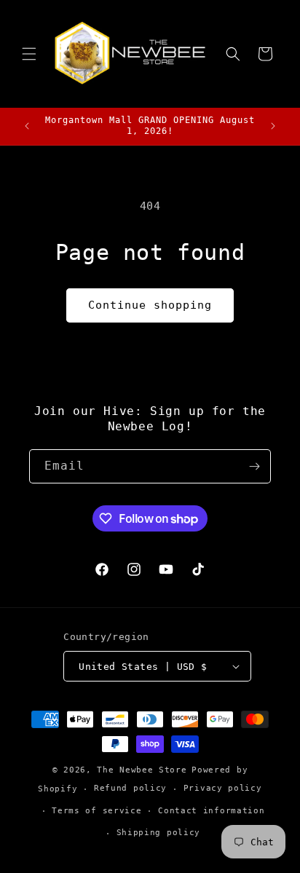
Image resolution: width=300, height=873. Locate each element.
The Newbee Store (141, 770)
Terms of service (96, 810)
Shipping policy (159, 832)
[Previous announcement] (27, 126)
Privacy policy (222, 788)
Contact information (211, 810)
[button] (29, 54)
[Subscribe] (254, 466)
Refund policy (130, 788)
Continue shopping (150, 305)
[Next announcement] (273, 126)
